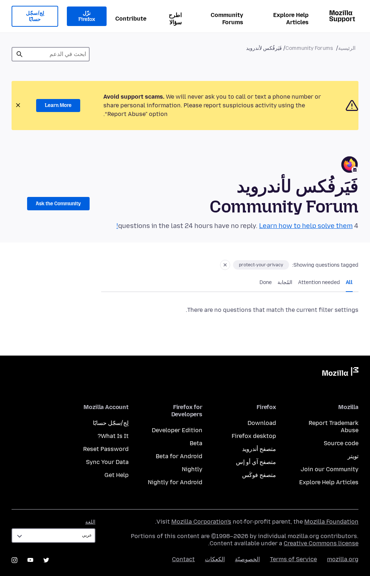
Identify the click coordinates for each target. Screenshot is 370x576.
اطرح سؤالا (175, 19)
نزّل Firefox (86, 16)
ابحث (19, 54)
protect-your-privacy (261, 264)
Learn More (58, 105)
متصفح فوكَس (259, 475)
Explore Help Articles (291, 19)
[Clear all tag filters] (225, 265)
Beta (196, 443)
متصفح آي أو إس (256, 462)
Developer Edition (177, 430)
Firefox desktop (254, 436)
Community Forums (227, 19)
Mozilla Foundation (331, 521)
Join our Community (329, 469)
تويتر (353, 456)
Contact (183, 559)
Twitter (46, 560)
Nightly (192, 469)
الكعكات (215, 559)
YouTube (30, 560)
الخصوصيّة (247, 559)
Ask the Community (58, 204)
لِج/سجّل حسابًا (35, 16)
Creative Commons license (321, 543)
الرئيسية (347, 48)
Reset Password (106, 449)
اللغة (90, 522)
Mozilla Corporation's (201, 521)
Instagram (14, 560)
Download (262, 423)
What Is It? (113, 436)
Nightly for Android (175, 482)
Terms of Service (293, 559)
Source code (341, 443)
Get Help (116, 475)
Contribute (130, 18)
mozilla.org (342, 559)
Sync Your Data (107, 462)
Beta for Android (179, 456)
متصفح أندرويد (259, 449)
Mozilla (340, 373)
